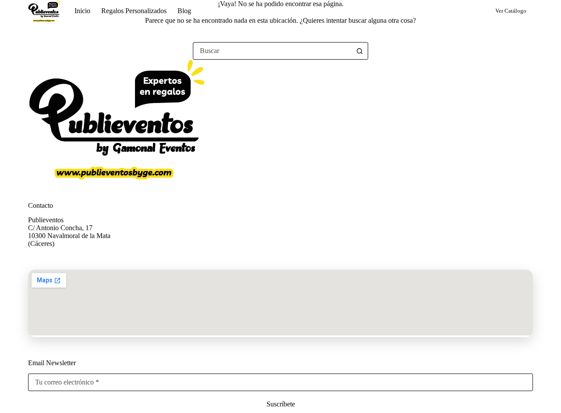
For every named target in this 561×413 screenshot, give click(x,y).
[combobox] (272, 51)
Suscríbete (280, 404)
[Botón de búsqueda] (359, 51)
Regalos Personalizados (134, 10)
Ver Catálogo (510, 10)
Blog (184, 10)
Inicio (82, 10)
